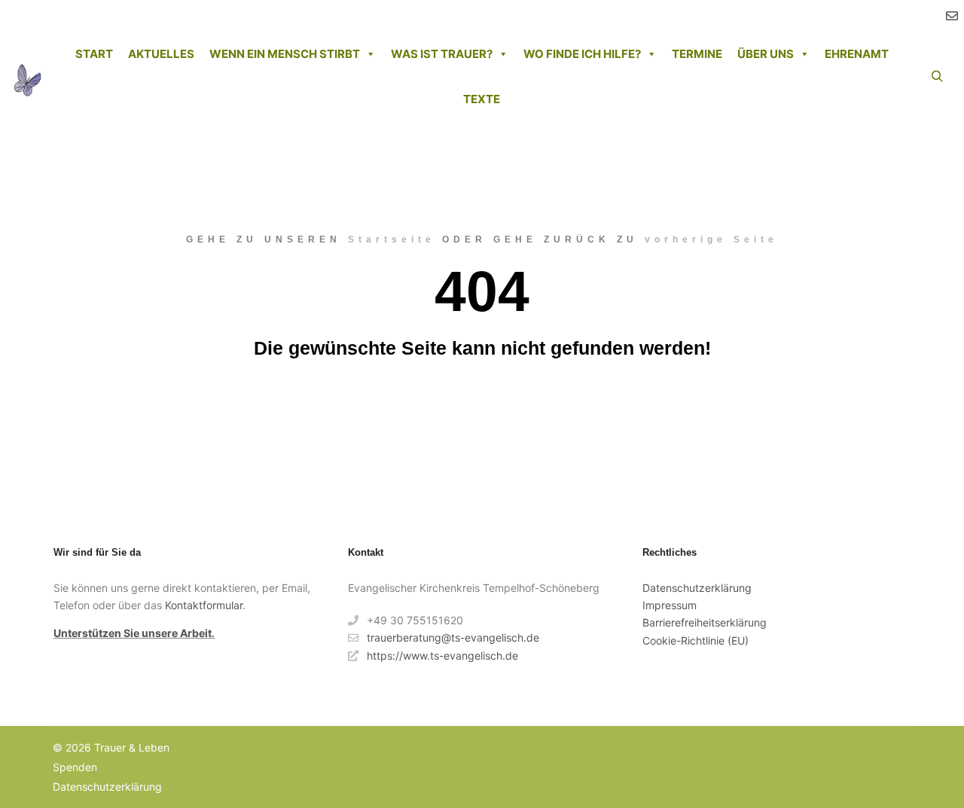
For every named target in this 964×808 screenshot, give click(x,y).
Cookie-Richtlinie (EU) (695, 640)
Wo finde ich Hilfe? (582, 54)
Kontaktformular (204, 605)
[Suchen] (936, 77)
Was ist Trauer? (442, 54)
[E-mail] (952, 16)
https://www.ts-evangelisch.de (442, 655)
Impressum (669, 605)
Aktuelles (161, 54)
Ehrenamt (857, 54)
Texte (481, 99)
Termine (697, 54)
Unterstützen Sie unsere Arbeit (132, 633)
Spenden (75, 767)
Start (94, 54)
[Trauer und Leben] (27, 77)
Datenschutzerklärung (697, 587)
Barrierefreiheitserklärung (704, 622)
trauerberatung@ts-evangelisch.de (453, 637)
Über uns (765, 54)
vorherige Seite (711, 239)
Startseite (391, 239)
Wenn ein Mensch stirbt (284, 54)
